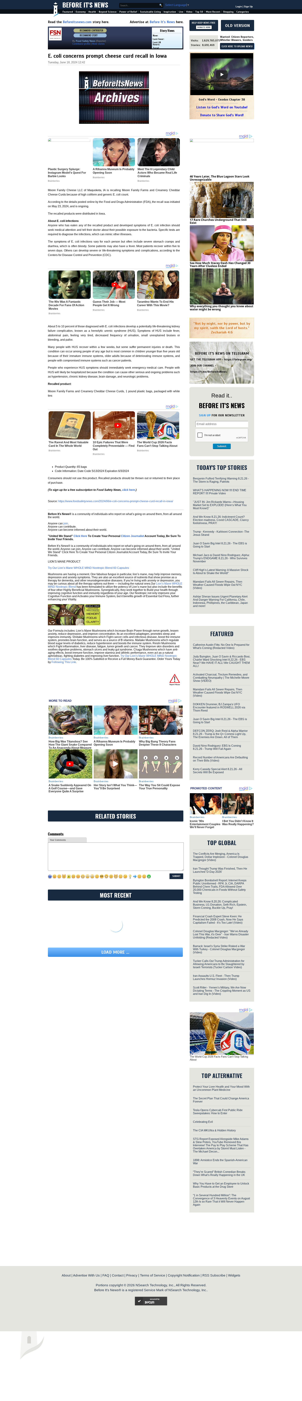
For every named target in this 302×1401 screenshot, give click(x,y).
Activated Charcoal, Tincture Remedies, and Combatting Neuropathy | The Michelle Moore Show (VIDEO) (221, 677)
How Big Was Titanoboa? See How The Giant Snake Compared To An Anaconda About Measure (70, 744)
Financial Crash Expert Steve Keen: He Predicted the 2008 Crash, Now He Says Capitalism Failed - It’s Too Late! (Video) (218, 919)
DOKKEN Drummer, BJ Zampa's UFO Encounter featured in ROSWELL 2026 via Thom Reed (219, 707)
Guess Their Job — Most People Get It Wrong (109, 303)
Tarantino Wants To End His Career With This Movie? (155, 303)
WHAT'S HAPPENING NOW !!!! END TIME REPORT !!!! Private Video (219, 492)
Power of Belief (128, 11)
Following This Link (64, 662)
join (65, 523)
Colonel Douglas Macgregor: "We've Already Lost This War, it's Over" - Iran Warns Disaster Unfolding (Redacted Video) (221, 934)
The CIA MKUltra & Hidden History (214, 1130)
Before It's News (85, 4)
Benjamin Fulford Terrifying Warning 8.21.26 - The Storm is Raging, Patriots (221, 480)
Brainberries (54, 313)
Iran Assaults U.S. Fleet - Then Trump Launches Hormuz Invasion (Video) (216, 977)
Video (189, 11)
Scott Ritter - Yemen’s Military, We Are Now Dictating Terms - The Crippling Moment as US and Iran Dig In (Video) (221, 990)
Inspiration (170, 11)
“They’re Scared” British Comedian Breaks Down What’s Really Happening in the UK (219, 1173)
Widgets (234, 1275)
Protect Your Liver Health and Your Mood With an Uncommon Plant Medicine (221, 1088)
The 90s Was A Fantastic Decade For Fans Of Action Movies (66, 305)
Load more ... (115, 952)
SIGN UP (205, 415)
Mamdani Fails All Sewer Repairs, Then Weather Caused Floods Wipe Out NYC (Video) (217, 584)
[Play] (222, 74)
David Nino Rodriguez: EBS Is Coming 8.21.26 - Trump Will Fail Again (217, 747)
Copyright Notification (184, 1275)
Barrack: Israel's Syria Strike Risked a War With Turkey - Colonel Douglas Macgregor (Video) (219, 949)
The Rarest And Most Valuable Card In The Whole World (68, 444)
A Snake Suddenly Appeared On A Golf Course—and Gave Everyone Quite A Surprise (70, 788)
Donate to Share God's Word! (222, 115)
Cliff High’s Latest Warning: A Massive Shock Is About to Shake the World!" (220, 571)
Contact (118, 1275)
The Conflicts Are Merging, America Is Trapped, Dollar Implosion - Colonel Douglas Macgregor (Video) (220, 857)
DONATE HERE (203, 27)
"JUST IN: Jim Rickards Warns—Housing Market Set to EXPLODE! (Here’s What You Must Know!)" (220, 505)
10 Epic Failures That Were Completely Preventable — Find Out (114, 446)
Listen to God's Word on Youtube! (221, 107)
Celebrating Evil (203, 1121)
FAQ (105, 1275)
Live (181, 11)
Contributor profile (81, 43)
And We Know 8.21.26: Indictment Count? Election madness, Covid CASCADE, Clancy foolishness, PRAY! (221, 520)
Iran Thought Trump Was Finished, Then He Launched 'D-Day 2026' (220, 870)
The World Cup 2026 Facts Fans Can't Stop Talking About (157, 444)
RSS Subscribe (213, 1275)
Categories (242, 11)
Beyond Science (108, 11)
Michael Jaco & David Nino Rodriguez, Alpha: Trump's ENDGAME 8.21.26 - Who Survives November (221, 558)
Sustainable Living (150, 11)
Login (239, 6)
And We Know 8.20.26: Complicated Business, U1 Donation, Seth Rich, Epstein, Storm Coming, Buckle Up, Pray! (220, 904)
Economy (81, 11)
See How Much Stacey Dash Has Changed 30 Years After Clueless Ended (220, 264)
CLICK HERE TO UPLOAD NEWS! (237, 46)
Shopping (228, 11)
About (66, 1275)
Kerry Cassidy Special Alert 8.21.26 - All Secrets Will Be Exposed (217, 771)
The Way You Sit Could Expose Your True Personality (159, 787)
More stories (98, 43)
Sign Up (248, 6)
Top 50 (199, 11)
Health (92, 11)
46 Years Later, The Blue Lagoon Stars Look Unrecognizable (219, 178)
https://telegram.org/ (238, 359)
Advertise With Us (86, 1275)
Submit (221, 446)
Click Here (80, 536)
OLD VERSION (237, 25)
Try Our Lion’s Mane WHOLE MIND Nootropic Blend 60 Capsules (88, 567)
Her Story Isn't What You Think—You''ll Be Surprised (115, 787)
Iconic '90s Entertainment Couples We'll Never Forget (205, 824)
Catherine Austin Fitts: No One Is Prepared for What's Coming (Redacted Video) (221, 646)
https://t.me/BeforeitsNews (208, 372)
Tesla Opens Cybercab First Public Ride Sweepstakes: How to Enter (218, 1112)
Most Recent (213, 11)
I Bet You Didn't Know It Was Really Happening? (238, 823)
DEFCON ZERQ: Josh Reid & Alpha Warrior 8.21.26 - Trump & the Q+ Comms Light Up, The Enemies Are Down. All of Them (220, 734)
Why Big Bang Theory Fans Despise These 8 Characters (157, 743)
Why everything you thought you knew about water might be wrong (221, 307)
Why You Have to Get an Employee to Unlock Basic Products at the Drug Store (221, 1185)
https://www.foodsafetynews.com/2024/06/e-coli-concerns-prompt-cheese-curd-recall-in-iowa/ (115, 501)
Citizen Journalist (132, 536)
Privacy (131, 1275)
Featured (68, 11)
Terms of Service (152, 1275)
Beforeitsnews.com (77, 22)
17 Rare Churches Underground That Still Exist (218, 221)
